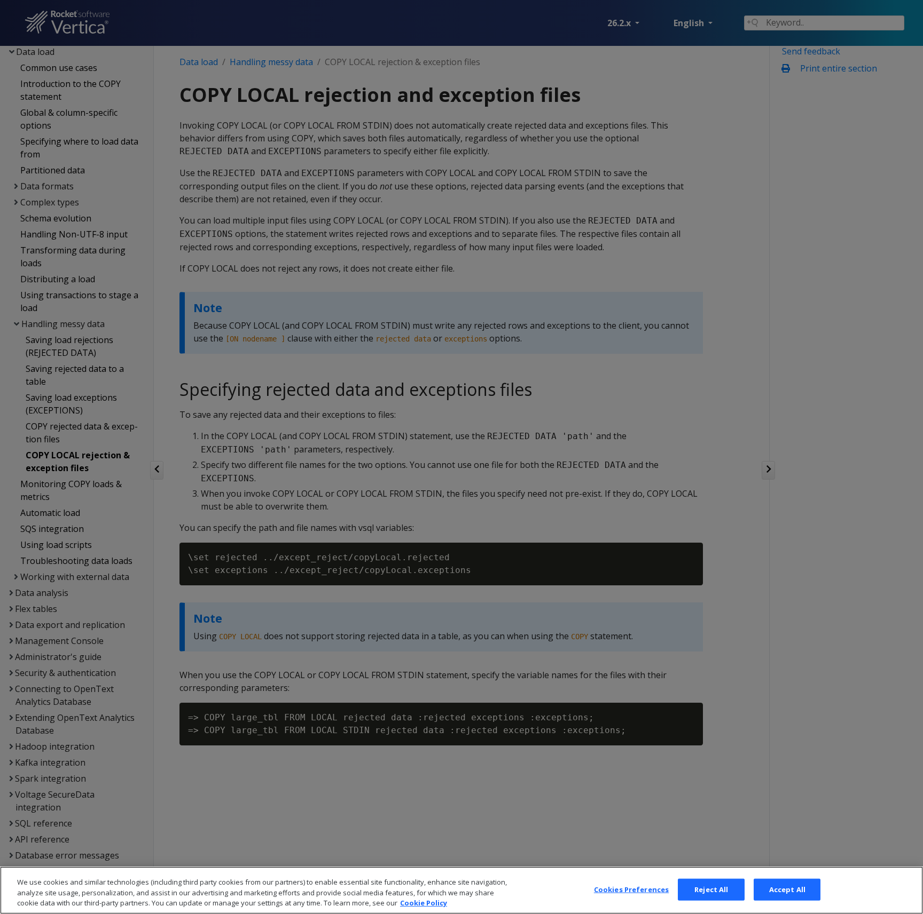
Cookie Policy (423, 903)
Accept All (787, 889)
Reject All (711, 889)
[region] (461, 890)
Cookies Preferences (631, 889)
